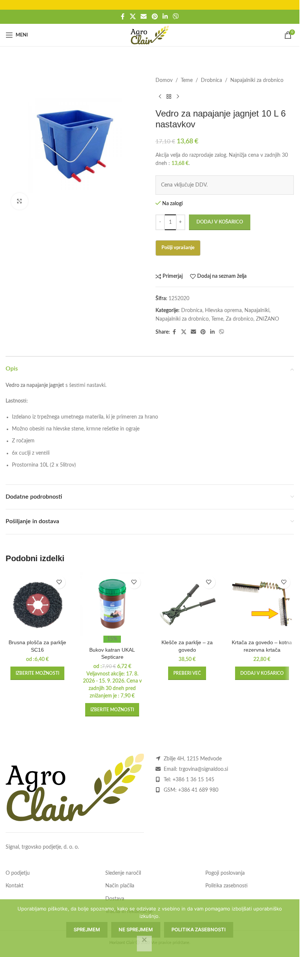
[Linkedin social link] (165, 16)
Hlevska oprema (223, 310)
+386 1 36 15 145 (193, 779)
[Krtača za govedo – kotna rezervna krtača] (262, 604)
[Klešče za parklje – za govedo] (187, 604)
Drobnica (211, 80)
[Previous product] (159, 96)
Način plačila (119, 885)
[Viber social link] (175, 16)
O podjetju (18, 873)
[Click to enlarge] (19, 201)
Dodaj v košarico (219, 222)
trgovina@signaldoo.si (203, 769)
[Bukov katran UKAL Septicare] (112, 604)
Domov (164, 80)
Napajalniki (256, 310)
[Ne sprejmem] (144, 943)
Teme (187, 80)
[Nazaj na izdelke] (168, 96)
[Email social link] (143, 16)
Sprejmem (87, 929)
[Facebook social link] (122, 16)
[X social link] (132, 16)
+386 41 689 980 (198, 790)
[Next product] (177, 96)
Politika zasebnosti (226, 885)
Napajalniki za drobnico (256, 80)
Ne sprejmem (136, 929)
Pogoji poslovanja (225, 873)
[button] (262, 673)
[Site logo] (149, 35)
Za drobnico (239, 319)
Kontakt (14, 885)
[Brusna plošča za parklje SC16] (37, 604)
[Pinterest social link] (154, 16)
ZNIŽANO (267, 319)
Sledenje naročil (123, 873)
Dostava (114, 899)
